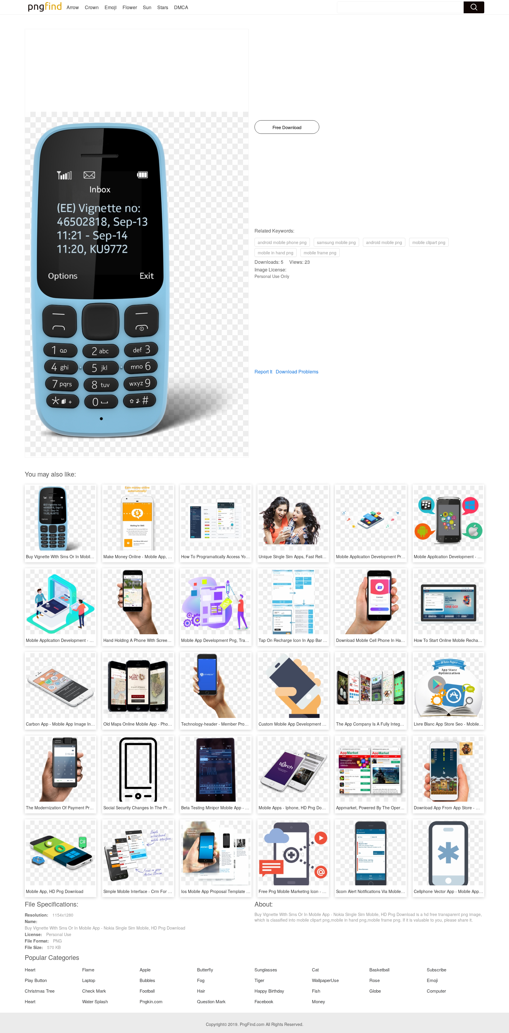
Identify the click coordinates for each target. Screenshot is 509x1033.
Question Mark (211, 1001)
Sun (147, 7)
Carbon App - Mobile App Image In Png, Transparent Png (79, 724)
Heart (30, 969)
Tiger (259, 980)
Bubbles (147, 980)
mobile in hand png (275, 253)
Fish (316, 991)
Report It (263, 371)
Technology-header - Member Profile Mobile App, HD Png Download (244, 724)
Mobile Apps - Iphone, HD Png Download (297, 807)
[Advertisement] (136, 70)
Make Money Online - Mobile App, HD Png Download (152, 556)
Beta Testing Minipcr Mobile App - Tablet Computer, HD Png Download (247, 807)
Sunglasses (265, 969)
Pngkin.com (151, 1001)
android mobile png (384, 242)
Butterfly (205, 969)
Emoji (111, 7)
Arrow (73, 7)
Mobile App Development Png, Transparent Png (225, 640)
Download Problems (297, 371)
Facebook (263, 1001)
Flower (130, 7)
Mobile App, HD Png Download (54, 891)
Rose (374, 980)
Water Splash (95, 1001)
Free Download (286, 127)
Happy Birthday (269, 991)
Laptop (88, 980)
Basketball (379, 969)
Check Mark (94, 991)
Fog (200, 980)
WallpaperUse (325, 980)
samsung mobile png (336, 242)
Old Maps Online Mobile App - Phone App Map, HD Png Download (165, 724)
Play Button (36, 980)
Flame (88, 969)
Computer (436, 991)
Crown (92, 7)
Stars (162, 7)
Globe (375, 991)
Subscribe (436, 969)
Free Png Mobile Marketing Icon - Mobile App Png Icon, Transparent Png (326, 891)
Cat (315, 969)
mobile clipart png (428, 242)
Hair (201, 991)
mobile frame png (320, 253)
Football (147, 991)
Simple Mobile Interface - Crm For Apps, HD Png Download (158, 891)
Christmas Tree (39, 991)
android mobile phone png (282, 242)
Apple (145, 969)
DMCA (181, 7)
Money (318, 1001)
